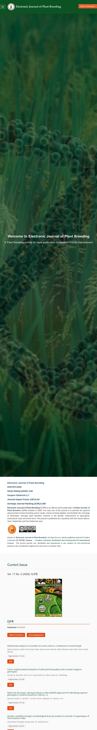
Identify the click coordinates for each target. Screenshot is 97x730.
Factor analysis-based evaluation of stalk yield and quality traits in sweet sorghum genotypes (44, 670)
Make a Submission (87, 6)
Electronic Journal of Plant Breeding (25, 483)
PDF (10, 661)
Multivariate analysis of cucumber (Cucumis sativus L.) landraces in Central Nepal (44, 645)
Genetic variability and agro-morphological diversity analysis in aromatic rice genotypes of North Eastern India (48, 717)
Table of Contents (16, 635)
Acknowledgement (36, 635)
